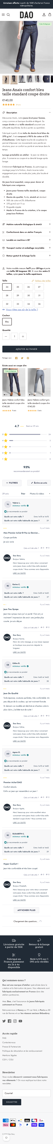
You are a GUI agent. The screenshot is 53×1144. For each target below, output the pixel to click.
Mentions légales (9, 1055)
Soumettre (11, 1102)
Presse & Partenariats (11, 1046)
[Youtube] (20, 1021)
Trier (23, 493)
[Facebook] (9, 1021)
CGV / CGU (7, 1059)
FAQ (4, 1038)
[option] (26, 47)
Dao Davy (11, 1134)
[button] (26, 434)
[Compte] (43, 14)
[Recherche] (9, 14)
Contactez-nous (8, 1042)
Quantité (6, 330)
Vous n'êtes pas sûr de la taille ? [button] (22, 309)
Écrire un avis (42, 483)
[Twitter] (4, 1021)
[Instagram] (15, 1021)
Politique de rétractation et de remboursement (22, 1050)
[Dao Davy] (26, 14)
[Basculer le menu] (3, 14)
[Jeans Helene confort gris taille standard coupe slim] (39, 382)
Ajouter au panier (26, 349)
